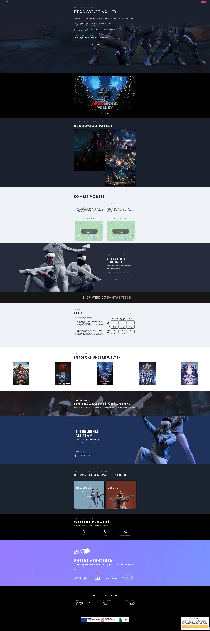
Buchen (203, 1)
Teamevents (132, 604)
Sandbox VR (105, 602)
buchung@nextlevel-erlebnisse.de (83, 602)
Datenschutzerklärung (79, 608)
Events (199, 1)
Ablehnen (192, 626)
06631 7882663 (80, 603)
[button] (207, 618)
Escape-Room (105, 603)
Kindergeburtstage (131, 603)
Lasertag (105, 604)
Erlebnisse (194, 1)
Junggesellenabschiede (130, 605)
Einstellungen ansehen (202, 626)
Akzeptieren (185, 626)
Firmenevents (132, 602)
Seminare (133, 608)
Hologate (105, 605)
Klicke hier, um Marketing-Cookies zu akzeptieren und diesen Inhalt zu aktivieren (105, 93)
